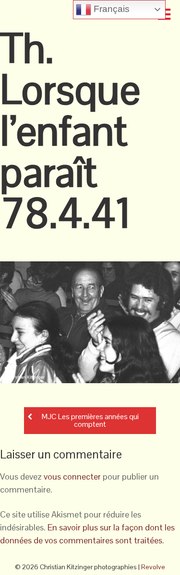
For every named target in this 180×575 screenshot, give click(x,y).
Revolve (153, 567)
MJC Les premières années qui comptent (90, 420)
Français (110, 9)
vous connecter (72, 476)
